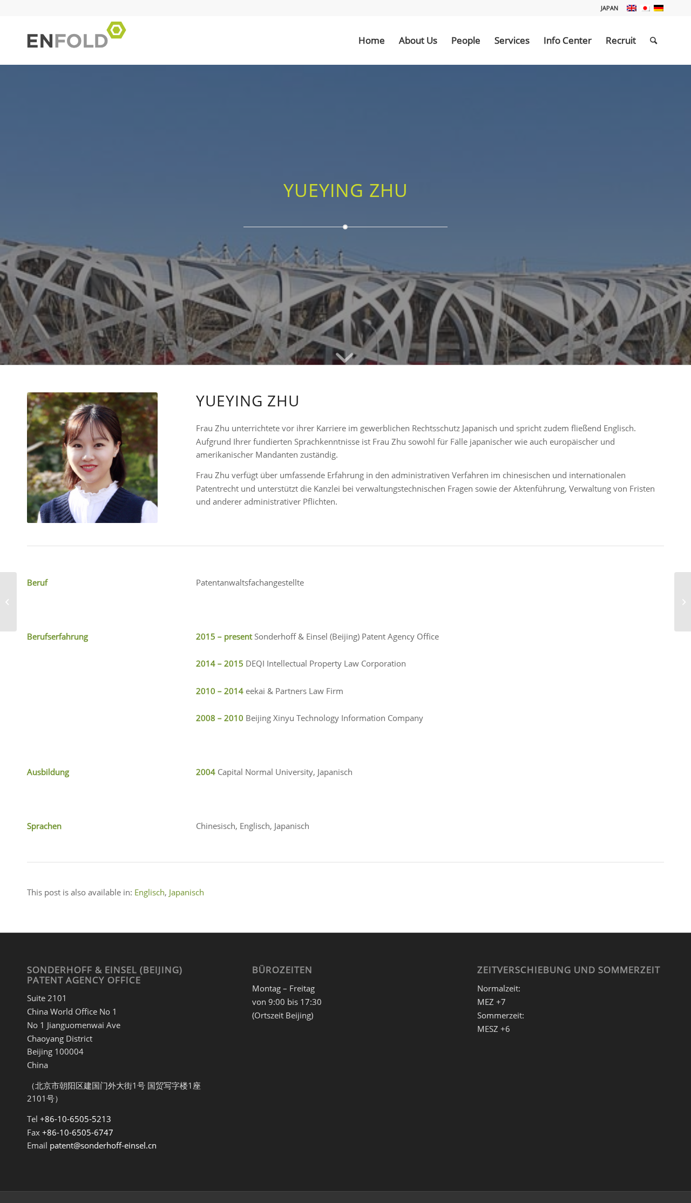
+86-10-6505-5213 (75, 1118)
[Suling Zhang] (8, 601)
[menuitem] (606, 8)
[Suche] (653, 40)
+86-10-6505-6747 (77, 1132)
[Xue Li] (682, 601)
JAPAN (609, 8)
